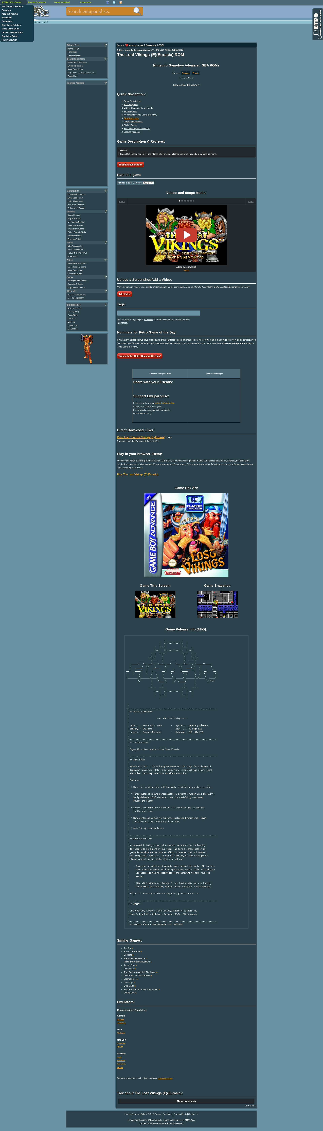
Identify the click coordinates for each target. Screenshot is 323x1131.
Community (85, 2)
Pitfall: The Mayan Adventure (138, 962)
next (251, 202)
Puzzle (196, 73)
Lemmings (129, 982)
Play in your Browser (133, 122)
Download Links (131, 118)
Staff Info (71, 322)
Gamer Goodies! (62, 2)
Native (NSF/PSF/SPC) (77, 253)
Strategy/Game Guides (77, 281)
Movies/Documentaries (77, 263)
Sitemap (135, 1114)
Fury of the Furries (133, 951)
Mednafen (121, 1033)
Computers (7, 21)
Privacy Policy (73, 312)
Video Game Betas (11, 29)
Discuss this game (132, 132)
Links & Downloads (75, 201)
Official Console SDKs (12, 32)
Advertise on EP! (74, 308)
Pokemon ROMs (74, 239)
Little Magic (130, 986)
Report (186, 270)
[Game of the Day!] (317, 24)
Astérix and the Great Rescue (138, 975)
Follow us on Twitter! (76, 208)
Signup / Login (73, 48)
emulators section (165, 1078)
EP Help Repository (76, 298)
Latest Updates (74, 55)
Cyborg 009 (130, 993)
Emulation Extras (10, 36)
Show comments (186, 1101)
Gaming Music (180, 1114)
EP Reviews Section (76, 222)
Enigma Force (131, 979)
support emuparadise (164, 403)
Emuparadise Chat (75, 198)
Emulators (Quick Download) (137, 128)
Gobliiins (129, 955)
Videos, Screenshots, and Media (138, 108)
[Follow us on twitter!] (114, 2)
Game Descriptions (132, 101)
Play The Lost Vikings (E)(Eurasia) (137, 474)
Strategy (186, 73)
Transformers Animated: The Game (140, 972)
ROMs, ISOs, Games (11, 2)
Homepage (72, 52)
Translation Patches (11, 25)
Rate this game (131, 104)
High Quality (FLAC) (76, 249)
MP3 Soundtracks (75, 246)
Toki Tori (128, 948)
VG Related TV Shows (77, 267)
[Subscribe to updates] (120, 2)
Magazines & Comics (76, 288)
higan (119, 1057)
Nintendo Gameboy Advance (137, 50)
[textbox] (104, 11)
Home (127, 1114)
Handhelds (7, 17)
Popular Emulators (37, 2)
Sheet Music (73, 256)
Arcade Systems (10, 14)
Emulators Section (75, 66)
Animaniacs (130, 969)
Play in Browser (9, 40)
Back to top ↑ (250, 1105)
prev (122, 202)
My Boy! (120, 1019)
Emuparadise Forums (76, 194)
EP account (148, 320)
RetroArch (121, 1023)
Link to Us (72, 319)
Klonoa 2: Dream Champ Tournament (142, 989)
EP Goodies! (73, 329)
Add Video (125, 294)
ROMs (119, 50)
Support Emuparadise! (77, 294)
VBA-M (120, 1047)
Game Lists (72, 76)
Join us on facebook (76, 205)
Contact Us (72, 325)
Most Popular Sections (12, 6)
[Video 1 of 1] (186, 235)
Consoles (6, 10)
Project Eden (130, 965)
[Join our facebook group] (107, 2)
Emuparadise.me (159, 1123)
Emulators (167, 1114)
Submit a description (130, 164)
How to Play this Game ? (186, 85)
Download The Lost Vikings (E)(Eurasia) (141, 437)
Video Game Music (75, 69)
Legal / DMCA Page (187, 1120)
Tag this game (130, 111)
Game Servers (74, 215)
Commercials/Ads (75, 274)
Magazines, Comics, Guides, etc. (81, 73)
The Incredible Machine (135, 958)
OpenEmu (121, 1043)
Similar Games (130, 125)
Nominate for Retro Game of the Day (140, 115)
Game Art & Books (75, 284)
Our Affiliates (73, 315)
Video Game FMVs (75, 270)
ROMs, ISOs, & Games (77, 62)
